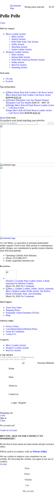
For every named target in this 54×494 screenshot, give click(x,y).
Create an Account (8, 430)
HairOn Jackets (18, 39)
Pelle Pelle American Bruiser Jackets (28, 60)
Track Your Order (14, 307)
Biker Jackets (18, 36)
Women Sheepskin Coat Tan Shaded (27, 101)
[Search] (50, 123)
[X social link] (23, 2)
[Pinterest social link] (27, 2)
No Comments (27, 286)
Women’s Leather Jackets (17, 348)
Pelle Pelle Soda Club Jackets (25, 42)
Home (3, 118)
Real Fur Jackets (19, 65)
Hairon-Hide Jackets (21, 57)
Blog (8, 315)
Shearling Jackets (19, 47)
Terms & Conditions (15, 331)
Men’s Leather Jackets (16, 345)
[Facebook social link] (20, 2)
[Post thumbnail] (11, 278)
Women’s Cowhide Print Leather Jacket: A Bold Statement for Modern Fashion (27, 282)
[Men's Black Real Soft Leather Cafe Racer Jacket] (29, 92)
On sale (9, 78)
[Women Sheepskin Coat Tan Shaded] (24, 100)
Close (2, 23)
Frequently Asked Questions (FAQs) (22, 312)
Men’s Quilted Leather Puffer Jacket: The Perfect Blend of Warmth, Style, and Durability (28, 292)
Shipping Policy (13, 310)
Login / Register (18, 403)
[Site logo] (16, 8)
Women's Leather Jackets (17, 52)
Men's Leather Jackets (16, 34)
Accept (3, 464)
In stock (9, 81)
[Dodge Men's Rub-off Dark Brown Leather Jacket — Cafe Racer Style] (30, 108)
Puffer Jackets (18, 44)
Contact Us (11, 334)
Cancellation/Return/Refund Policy (22, 329)
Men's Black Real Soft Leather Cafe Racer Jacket (28, 95)
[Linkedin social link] (30, 2)
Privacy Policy (12, 326)
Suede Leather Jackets (22, 49)
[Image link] (7, 238)
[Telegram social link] (33, 2)
